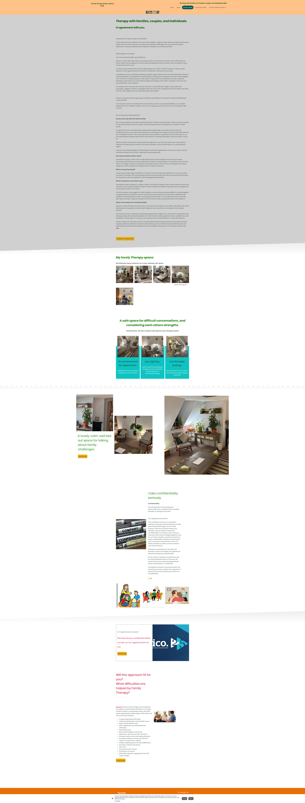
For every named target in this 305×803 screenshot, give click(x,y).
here (117, 228)
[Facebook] (147, 12)
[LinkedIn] (150, 12)
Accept (184, 798)
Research (119, 707)
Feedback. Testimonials (125, 239)
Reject (191, 798)
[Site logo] (102, 8)
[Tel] (157, 12)
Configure (117, 801)
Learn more (83, 456)
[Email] (154, 12)
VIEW (150, 578)
